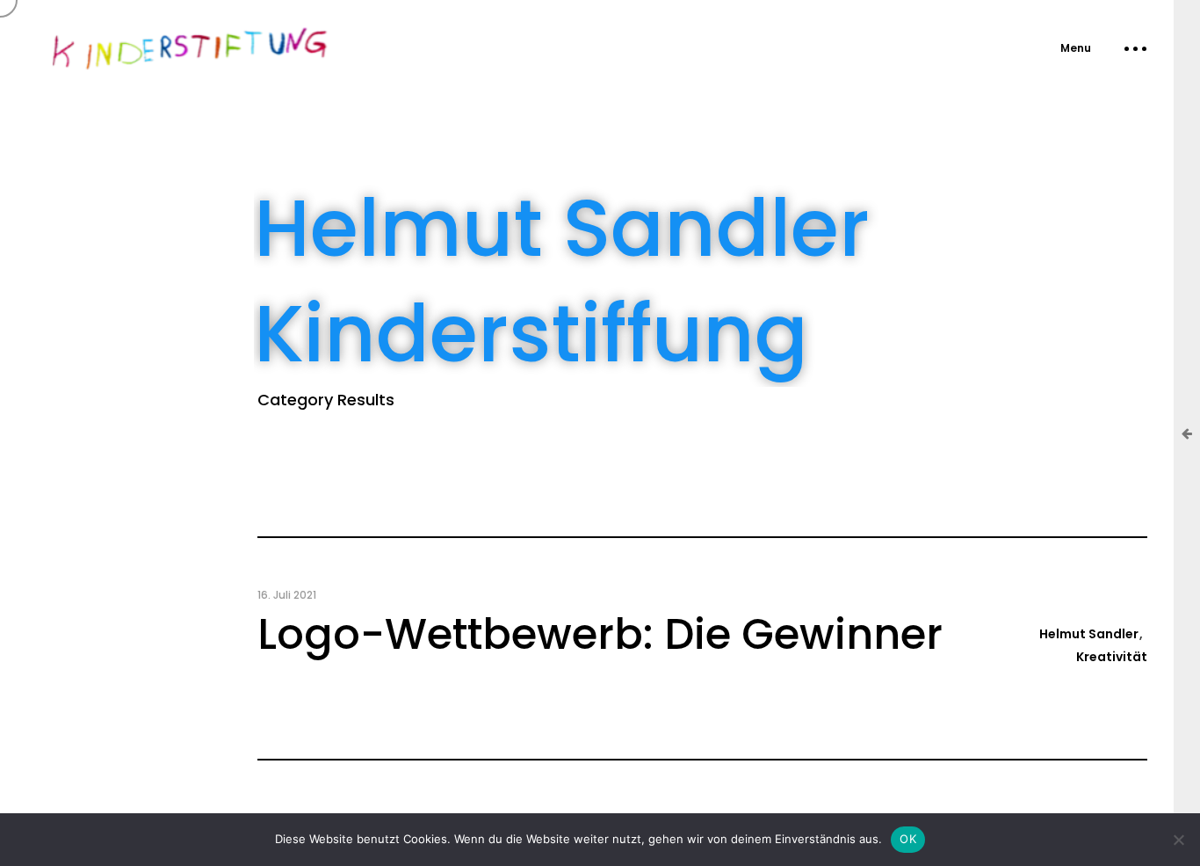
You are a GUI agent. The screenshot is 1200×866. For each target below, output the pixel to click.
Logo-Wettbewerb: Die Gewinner (600, 634)
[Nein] (1178, 839)
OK (908, 839)
